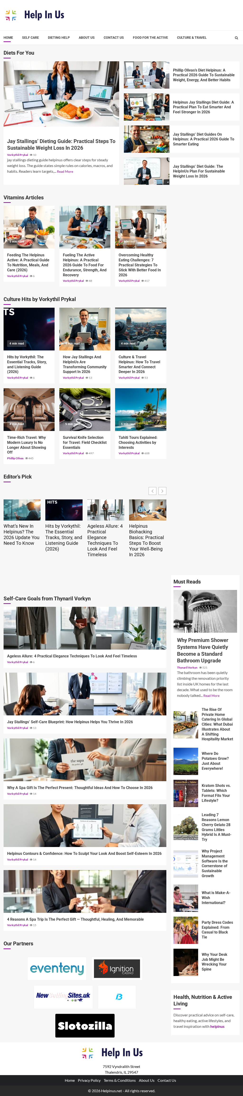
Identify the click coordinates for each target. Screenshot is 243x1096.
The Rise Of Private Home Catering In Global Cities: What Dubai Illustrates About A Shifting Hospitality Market (185, 724)
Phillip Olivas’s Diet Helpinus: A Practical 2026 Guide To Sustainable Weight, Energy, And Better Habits (146, 75)
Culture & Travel (192, 37)
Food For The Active (150, 37)
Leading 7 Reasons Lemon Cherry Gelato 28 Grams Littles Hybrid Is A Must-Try (185, 827)
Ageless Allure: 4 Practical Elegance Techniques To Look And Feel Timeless (105, 540)
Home (8, 37)
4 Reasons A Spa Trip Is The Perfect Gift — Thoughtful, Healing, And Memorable (85, 891)
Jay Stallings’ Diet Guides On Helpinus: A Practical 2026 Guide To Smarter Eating (146, 139)
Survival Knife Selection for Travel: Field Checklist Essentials (84, 409)
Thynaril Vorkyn (187, 667)
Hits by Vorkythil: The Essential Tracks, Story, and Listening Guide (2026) (29, 329)
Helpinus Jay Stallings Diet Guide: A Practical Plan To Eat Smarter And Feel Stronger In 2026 (146, 107)
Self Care (30, 37)
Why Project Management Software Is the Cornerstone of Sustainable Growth (185, 864)
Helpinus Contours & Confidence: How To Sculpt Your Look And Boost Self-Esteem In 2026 (85, 825)
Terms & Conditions (120, 1080)
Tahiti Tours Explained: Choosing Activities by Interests (140, 409)
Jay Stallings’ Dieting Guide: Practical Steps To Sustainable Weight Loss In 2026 (61, 94)
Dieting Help (59, 37)
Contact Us (114, 37)
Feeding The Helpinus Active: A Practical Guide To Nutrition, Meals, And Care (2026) (29, 227)
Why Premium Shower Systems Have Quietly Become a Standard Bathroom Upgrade (205, 611)
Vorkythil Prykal (17, 155)
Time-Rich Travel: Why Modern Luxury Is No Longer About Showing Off (29, 409)
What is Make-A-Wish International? (185, 898)
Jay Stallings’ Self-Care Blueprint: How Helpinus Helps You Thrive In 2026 (85, 694)
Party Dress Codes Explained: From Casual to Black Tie (185, 930)
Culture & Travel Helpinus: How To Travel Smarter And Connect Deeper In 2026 (140, 329)
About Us (87, 37)
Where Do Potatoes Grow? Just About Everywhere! (185, 761)
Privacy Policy (89, 1080)
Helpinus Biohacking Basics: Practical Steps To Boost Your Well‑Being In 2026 (146, 540)
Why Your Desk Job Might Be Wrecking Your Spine (185, 962)
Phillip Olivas (15, 458)
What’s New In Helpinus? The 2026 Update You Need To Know (21, 534)
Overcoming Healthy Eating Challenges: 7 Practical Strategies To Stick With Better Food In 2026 (140, 227)
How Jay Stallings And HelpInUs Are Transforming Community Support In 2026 (84, 329)
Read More (65, 171)
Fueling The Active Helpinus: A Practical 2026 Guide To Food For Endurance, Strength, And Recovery (84, 227)
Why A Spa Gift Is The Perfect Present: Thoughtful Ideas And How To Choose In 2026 (85, 759)
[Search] (236, 37)
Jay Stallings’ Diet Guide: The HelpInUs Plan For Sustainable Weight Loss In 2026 (146, 171)
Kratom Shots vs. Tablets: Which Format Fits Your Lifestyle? (185, 793)
